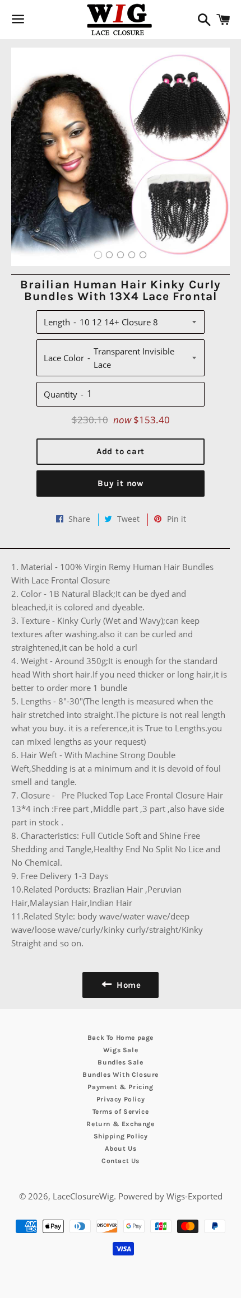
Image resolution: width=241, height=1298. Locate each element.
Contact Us (120, 1161)
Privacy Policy (120, 1099)
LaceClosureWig (83, 1196)
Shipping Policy (121, 1136)
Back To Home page (120, 1038)
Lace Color (64, 357)
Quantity (60, 394)
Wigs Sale (120, 1050)
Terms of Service (120, 1111)
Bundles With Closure (120, 1074)
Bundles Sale (120, 1062)
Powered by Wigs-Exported (170, 1196)
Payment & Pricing (120, 1087)
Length (57, 322)
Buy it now (120, 483)
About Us (121, 1148)
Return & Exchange (120, 1124)
